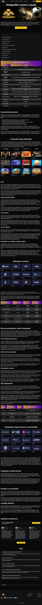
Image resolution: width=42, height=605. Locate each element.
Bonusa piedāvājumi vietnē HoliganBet (8, 45)
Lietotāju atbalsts (5, 55)
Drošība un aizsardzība (6, 53)
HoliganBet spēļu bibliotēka (6, 41)
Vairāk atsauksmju (21, 542)
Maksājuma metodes (5, 43)
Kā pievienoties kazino (5, 39)
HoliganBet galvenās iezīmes (7, 37)
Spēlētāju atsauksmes (5, 57)
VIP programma (4, 47)
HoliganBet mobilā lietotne (6, 51)
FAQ (2, 59)
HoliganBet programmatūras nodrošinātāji (9, 49)
